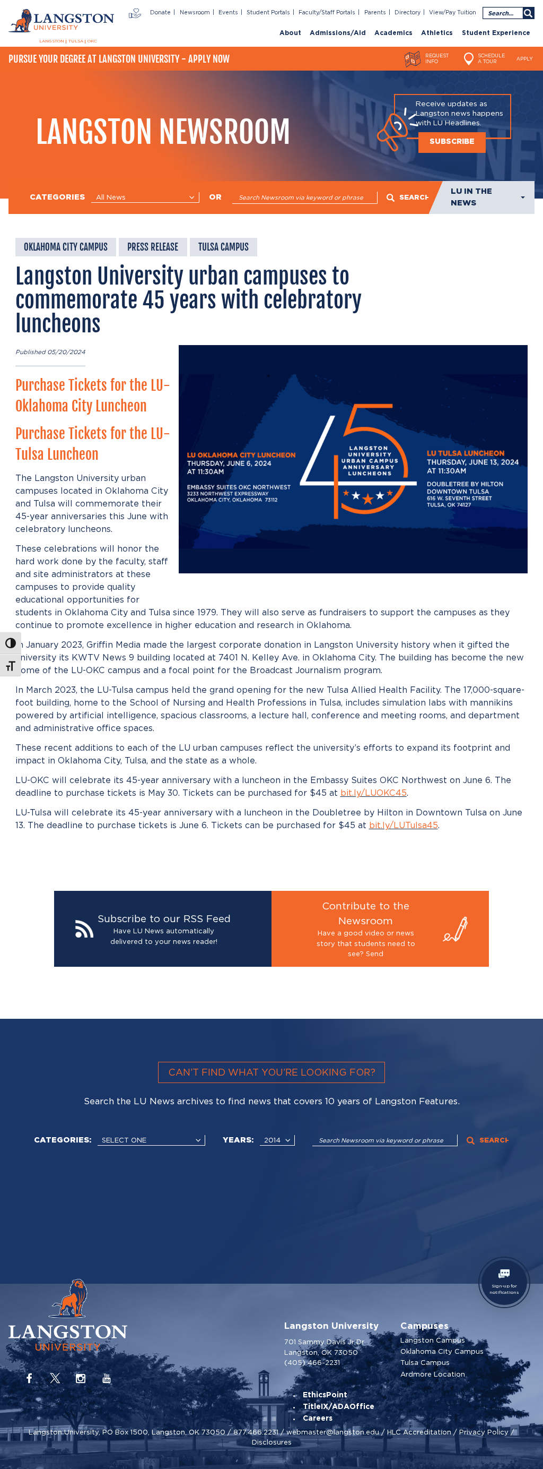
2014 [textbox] (272, 1140)
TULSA (75, 41)
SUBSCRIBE (452, 142)
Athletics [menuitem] (437, 33)
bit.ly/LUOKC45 (373, 793)
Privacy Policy (484, 1432)
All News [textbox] (111, 197)
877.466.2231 (255, 1432)
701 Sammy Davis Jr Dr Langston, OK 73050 (324, 1347)
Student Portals (268, 12)
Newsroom (195, 12)
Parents (375, 12)
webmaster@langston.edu (332, 1432)
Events (228, 12)
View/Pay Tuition (452, 12)
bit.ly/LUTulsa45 (403, 825)
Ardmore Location (432, 1374)
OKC (92, 41)
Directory (408, 12)
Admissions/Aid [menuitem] (338, 33)
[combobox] (145, 197)
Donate (160, 12)
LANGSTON (51, 41)
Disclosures (272, 1442)
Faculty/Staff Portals (327, 12)
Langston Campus (432, 1340)
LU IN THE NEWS (471, 197)
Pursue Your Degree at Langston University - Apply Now (119, 59)
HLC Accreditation (419, 1432)
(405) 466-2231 (312, 1363)
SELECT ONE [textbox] (124, 1140)
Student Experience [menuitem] (496, 33)
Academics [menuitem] (393, 33)
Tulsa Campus (425, 1362)
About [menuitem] (290, 33)
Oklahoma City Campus (442, 1351)
